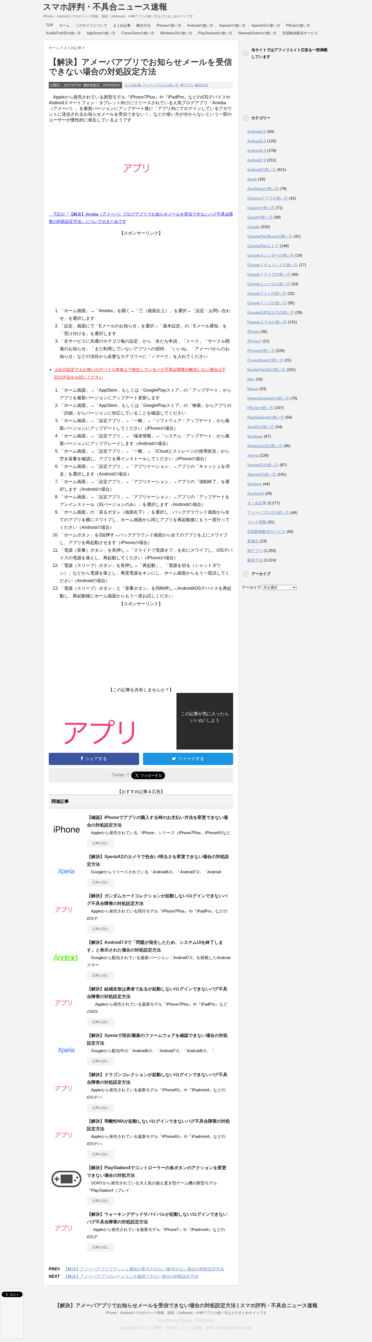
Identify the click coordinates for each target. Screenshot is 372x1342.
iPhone (253, 331)
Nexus (252, 388)
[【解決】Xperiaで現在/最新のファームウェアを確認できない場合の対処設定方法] (66, 1059)
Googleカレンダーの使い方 (270, 255)
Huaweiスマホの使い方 (267, 322)
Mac (251, 379)
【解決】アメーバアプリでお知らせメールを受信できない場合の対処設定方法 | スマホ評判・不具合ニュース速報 (186, 1305)
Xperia (252, 455)
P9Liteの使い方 (298, 25)
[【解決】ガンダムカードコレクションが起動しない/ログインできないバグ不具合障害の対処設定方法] (66, 920)
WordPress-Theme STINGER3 (186, 1320)
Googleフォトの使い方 (266, 293)
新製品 (253, 541)
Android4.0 (256, 131)
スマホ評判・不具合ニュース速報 (105, 6)
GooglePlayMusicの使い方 (269, 236)
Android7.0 (256, 160)
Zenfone (254, 484)
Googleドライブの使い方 (268, 274)
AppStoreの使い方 (101, 33)
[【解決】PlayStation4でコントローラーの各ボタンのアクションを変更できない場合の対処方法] (66, 1192)
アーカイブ (251, 587)
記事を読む (100, 843)
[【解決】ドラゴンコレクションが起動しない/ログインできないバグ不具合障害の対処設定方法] (66, 1099)
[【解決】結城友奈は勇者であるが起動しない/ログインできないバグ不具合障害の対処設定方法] (66, 1013)
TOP (49, 25)
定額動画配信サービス (300, 33)
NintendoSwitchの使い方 (257, 33)
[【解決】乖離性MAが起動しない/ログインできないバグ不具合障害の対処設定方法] (66, 1145)
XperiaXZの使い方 (265, 25)
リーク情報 (256, 522)
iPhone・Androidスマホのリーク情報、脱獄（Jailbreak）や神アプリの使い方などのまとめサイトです (186, 1313)
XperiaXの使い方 (232, 25)
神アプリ (186, 85)
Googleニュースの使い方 (268, 284)
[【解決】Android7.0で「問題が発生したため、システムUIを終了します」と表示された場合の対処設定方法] (66, 966)
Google (253, 227)
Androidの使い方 (200, 25)
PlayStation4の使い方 (215, 33)
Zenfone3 (255, 493)
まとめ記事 (122, 25)
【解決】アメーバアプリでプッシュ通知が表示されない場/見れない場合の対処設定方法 (144, 1269)
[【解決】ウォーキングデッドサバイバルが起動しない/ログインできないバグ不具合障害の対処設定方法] (66, 1238)
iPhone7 (254, 341)
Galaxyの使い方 (261, 207)
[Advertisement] (141, 270)
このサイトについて (91, 25)
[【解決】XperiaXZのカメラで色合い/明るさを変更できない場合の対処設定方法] (66, 881)
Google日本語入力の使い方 (270, 312)
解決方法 (143, 25)
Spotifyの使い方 (260, 427)
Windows (255, 436)
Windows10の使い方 (176, 33)
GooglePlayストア (263, 246)
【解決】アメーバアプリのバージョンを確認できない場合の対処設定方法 (131, 1276)
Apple (252, 179)
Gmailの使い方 (260, 217)
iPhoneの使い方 (168, 25)
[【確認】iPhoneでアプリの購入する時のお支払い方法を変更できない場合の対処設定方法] (66, 841)
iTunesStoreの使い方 (137, 33)
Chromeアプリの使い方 (267, 198)
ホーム (64, 25)
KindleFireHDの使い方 (63, 33)
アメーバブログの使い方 (161, 85)
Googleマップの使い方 (266, 303)
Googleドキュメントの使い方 (272, 265)
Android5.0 (256, 141)
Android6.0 (256, 150)
